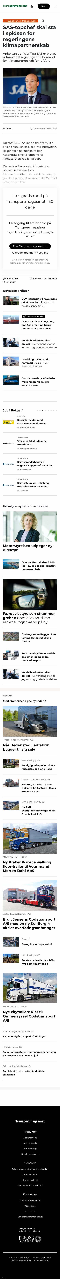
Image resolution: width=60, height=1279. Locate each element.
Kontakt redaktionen (30, 1200)
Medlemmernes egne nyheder (23, 701)
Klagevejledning (30, 1180)
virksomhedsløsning (39, 263)
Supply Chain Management (22, 21)
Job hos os (30, 1211)
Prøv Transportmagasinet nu (30, 246)
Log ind (43, 252)
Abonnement (30, 1137)
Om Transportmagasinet (30, 1216)
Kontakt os (30, 1206)
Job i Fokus (11, 410)
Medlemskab (30, 1143)
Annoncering (30, 1148)
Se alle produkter (30, 1154)
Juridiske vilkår (30, 1174)
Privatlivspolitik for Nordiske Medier (30, 1169)
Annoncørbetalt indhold (30, 1185)
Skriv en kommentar (45, 278)
